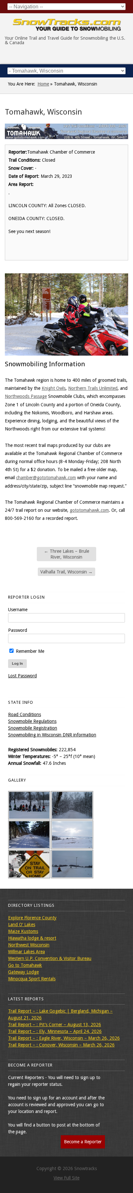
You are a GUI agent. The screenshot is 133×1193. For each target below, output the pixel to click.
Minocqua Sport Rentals (32, 978)
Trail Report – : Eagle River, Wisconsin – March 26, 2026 (64, 1038)
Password (17, 630)
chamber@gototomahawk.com (46, 477)
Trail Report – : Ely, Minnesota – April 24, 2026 (55, 1031)
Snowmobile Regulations (32, 721)
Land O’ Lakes (21, 924)
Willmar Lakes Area (26, 951)
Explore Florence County (32, 917)
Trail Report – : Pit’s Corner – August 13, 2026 (54, 1024)
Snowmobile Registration (32, 728)
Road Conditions (24, 714)
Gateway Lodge (23, 972)
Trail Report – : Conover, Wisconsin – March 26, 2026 (61, 1044)
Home (43, 83)
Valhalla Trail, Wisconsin (66, 571)
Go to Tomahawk (25, 965)
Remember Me (29, 651)
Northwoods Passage (26, 396)
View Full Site (66, 1177)
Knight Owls (54, 388)
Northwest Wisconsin (28, 944)
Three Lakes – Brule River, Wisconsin (66, 554)
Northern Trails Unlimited (93, 388)
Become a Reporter (83, 1141)
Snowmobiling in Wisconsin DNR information (52, 734)
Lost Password (22, 675)
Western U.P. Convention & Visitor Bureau (49, 958)
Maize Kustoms (23, 931)
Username (17, 609)
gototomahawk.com (89, 510)
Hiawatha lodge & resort (32, 938)
